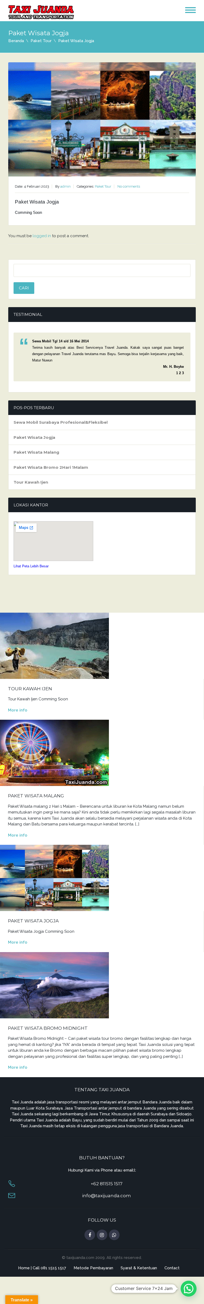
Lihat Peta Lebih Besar (31, 566)
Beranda (16, 40)
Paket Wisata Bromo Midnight (48, 1028)
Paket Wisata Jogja (34, 437)
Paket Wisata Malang (36, 452)
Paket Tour (41, 40)
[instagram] (102, 1235)
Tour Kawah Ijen (31, 482)
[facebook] (89, 1235)
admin (65, 186)
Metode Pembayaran (93, 1268)
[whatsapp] (114, 1235)
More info (17, 710)
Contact (172, 1268)
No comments (128, 186)
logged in (42, 235)
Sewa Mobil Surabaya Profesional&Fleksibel (61, 422)
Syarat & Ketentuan (139, 1268)
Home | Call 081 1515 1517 (42, 1268)
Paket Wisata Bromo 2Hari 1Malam (51, 467)
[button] (189, 1289)
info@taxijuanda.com (106, 1195)
